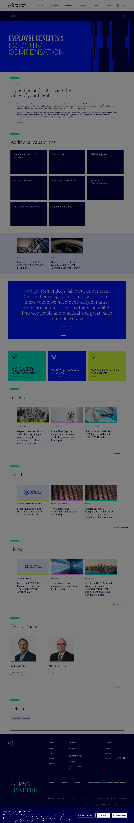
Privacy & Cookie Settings (86, 815)
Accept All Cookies (119, 815)
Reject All (103, 815)
